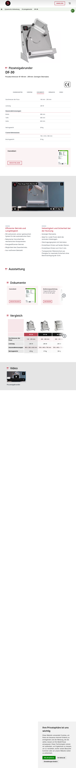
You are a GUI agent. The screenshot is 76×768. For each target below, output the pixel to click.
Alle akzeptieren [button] (49, 757)
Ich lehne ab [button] (61, 757)
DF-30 (31, 334)
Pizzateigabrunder (21, 68)
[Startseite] (7, 3)
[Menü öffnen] (70, 3)
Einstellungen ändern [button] (51, 761)
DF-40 (45, 334)
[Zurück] (67, 3)
